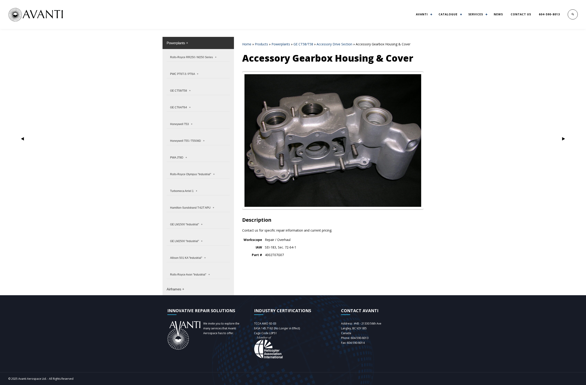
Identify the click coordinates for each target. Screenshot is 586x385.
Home (246, 44)
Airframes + (175, 289)
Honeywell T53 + (181, 124)
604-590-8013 (549, 14)
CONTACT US (521, 14)
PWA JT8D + (178, 157)
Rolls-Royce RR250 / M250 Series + (193, 57)
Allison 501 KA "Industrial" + (188, 257)
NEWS (498, 14)
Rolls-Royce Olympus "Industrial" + (192, 174)
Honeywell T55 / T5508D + (187, 140)
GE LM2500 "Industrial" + (186, 241)
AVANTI (422, 14)
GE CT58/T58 (303, 44)
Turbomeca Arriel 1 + (183, 191)
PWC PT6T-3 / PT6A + (184, 74)
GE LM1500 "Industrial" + (186, 224)
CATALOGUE (448, 14)
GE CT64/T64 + (180, 107)
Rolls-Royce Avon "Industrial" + (190, 274)
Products (261, 44)
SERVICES (475, 14)
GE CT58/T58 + (180, 90)
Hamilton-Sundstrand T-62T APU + (192, 207)
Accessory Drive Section (334, 44)
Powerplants (280, 44)
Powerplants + (177, 43)
